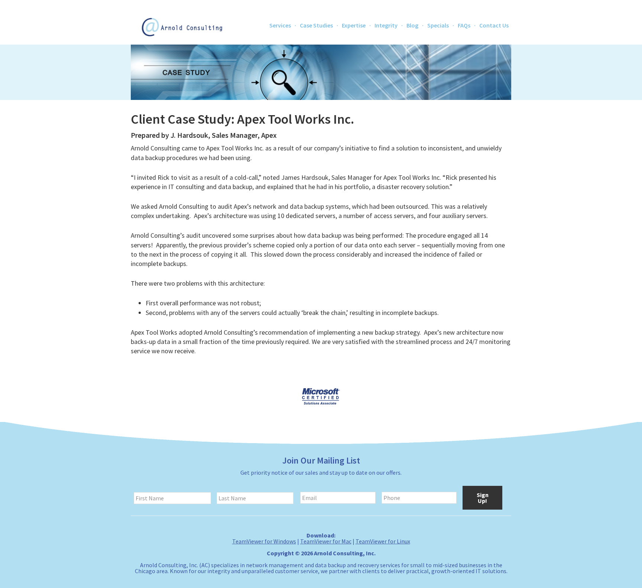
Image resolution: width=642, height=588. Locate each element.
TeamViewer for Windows (264, 541)
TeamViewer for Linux (383, 541)
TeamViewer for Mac (325, 541)
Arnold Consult (182, 26)
